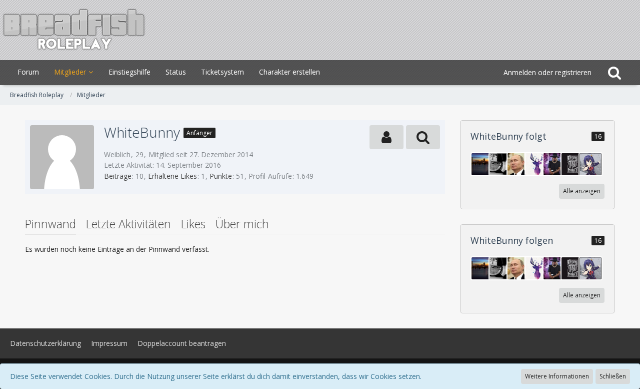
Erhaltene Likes (172, 176)
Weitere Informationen (557, 376)
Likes (193, 224)
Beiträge (118, 176)
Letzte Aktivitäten (128, 224)
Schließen (613, 376)
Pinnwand (50, 224)
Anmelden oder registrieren (548, 72)
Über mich (242, 224)
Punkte (221, 176)
